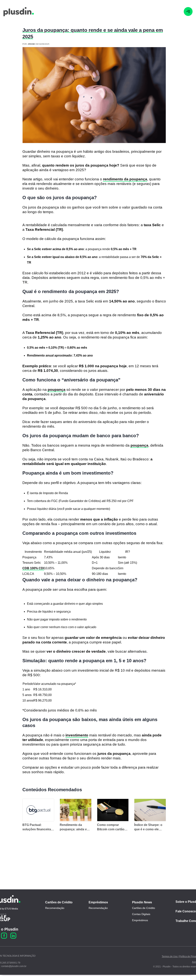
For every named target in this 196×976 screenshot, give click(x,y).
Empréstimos (98, 902)
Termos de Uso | (170, 956)
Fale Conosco (186, 911)
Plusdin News (142, 902)
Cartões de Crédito (59, 902)
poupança (56, 390)
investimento (76, 735)
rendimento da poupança (125, 179)
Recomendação (54, 907)
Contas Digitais (141, 914)
